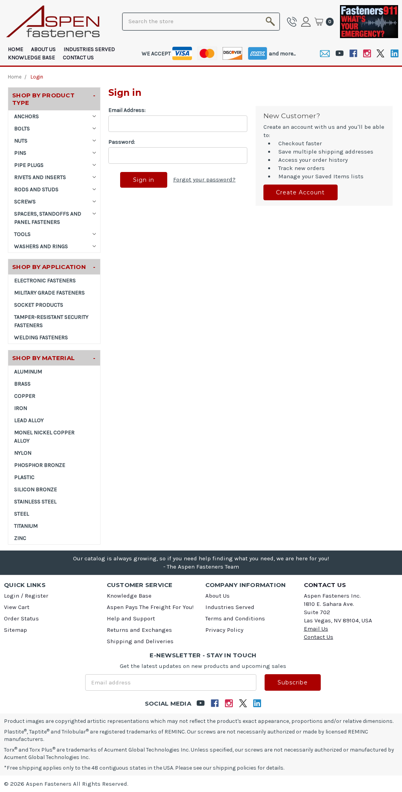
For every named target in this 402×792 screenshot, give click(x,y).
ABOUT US (43, 49)
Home (15, 49)
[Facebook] (353, 53)
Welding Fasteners (41, 337)
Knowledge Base (31, 57)
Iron (20, 408)
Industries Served (89, 49)
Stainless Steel (35, 501)
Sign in (307, 21)
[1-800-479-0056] (293, 21)
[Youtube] (339, 53)
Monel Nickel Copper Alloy (44, 436)
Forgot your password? (204, 179)
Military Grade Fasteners (49, 292)
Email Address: (127, 110)
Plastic (24, 477)
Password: (121, 142)
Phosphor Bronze (39, 465)
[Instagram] (367, 53)
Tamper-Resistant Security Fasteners (51, 321)
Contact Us (78, 57)
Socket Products (38, 305)
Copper (24, 396)
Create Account (300, 192)
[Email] (325, 54)
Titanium (26, 526)
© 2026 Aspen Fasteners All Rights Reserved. (66, 783)
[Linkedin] (394, 53)
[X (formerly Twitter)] (380, 53)
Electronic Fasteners (45, 280)
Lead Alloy (29, 420)
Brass (22, 383)
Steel (21, 513)
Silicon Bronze (35, 489)
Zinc (20, 538)
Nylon (22, 453)
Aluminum (28, 371)
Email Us (316, 628)
